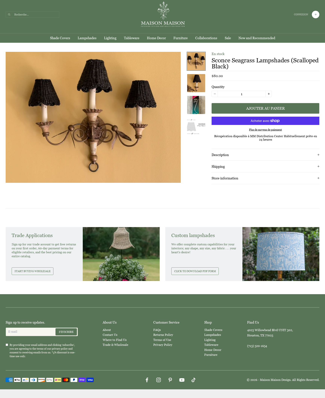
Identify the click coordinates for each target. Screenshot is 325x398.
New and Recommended (256, 38)
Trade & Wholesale (115, 345)
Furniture (180, 38)
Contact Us (110, 335)
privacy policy (60, 348)
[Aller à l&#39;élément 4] (196, 126)
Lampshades (87, 38)
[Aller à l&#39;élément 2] (196, 83)
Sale (228, 38)
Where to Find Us (115, 340)
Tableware (131, 38)
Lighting (110, 38)
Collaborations (206, 38)
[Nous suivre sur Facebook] (147, 380)
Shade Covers (60, 38)
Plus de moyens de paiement (265, 129)
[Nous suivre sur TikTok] (193, 380)
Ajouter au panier (265, 108)
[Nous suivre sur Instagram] (158, 380)
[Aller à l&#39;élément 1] (196, 61)
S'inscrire (66, 331)
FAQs (157, 330)
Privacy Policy (162, 345)
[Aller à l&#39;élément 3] (196, 105)
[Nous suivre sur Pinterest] (170, 380)
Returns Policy (163, 335)
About (107, 330)
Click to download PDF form (195, 271)
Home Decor (156, 38)
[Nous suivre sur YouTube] (182, 380)
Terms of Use (162, 340)
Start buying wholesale (32, 271)
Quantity (218, 87)
